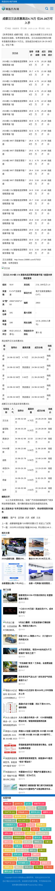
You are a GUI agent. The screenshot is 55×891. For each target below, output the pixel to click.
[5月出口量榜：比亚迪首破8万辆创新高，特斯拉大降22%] (10, 626)
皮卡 (37, 838)
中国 (38, 867)
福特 (33, 850)
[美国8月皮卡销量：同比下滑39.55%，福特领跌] (10, 707)
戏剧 (38, 846)
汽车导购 (10, 821)
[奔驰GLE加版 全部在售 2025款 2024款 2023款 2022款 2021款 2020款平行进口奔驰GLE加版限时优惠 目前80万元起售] (10, 734)
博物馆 (38, 842)
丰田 (30, 808)
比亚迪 (28, 846)
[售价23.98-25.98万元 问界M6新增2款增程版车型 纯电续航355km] (41, 547)
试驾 (8, 833)
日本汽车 (10, 812)
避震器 (46, 863)
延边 (18, 871)
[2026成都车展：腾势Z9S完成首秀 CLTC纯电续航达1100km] (14, 547)
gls (28, 804)
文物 (42, 850)
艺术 (8, 846)
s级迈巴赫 (43, 833)
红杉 (47, 838)
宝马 (8, 817)
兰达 (38, 517)
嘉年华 (32, 859)
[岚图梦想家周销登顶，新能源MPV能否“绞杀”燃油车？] (10, 762)
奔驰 (8, 804)
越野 (22, 825)
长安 (35, 829)
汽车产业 (10, 863)
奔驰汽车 (39, 804)
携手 (8, 871)
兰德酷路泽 (10, 825)
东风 (28, 867)
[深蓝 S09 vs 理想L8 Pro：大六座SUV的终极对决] (10, 639)
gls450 (19, 804)
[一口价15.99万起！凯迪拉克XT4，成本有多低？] (10, 612)
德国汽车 (10, 808)
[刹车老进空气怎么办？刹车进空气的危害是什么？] (10, 680)
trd (29, 838)
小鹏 (18, 846)
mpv (31, 825)
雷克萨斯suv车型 (36, 817)
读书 (27, 855)
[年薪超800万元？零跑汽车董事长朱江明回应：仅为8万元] (10, 775)
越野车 (47, 812)
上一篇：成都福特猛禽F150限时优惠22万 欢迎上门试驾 (26, 523)
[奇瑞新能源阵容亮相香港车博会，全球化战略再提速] (10, 748)
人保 (48, 867)
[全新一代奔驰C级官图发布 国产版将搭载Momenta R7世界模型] (41, 572)
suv (8, 838)
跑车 (35, 821)
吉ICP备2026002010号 (11, 881)
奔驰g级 (23, 812)
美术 (22, 859)
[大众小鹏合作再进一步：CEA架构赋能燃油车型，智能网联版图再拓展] (10, 721)
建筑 (36, 855)
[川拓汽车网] (11, 8)
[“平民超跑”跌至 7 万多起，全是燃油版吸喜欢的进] (10, 666)
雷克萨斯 (20, 817)
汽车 (35, 863)
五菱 (48, 842)
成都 (33, 517)
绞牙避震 (23, 863)
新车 (8, 842)
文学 (17, 855)
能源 (7, 829)
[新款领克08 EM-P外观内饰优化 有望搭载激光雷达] (10, 598)
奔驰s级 (19, 833)
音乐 (43, 859)
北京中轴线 (10, 859)
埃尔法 (41, 808)
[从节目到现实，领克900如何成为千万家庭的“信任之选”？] (10, 653)
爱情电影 (9, 850)
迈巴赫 (21, 517)
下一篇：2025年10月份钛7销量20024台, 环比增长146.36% (28, 527)
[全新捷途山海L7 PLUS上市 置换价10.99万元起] (14, 572)
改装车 (8, 867)
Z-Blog (40, 885)
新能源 (41, 825)
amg (21, 808)
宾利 (17, 829)
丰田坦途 (18, 838)
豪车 (26, 829)
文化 (27, 842)
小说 (7, 855)
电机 (18, 867)
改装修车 (15, 29)
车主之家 (23, 821)
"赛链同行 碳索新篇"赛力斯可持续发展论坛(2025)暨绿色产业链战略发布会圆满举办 (36, 788)
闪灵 (27, 517)
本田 (18, 842)
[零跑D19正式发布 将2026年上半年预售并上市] (10, 694)
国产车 (13, 517)
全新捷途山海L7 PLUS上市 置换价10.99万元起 (22, 583)
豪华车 (35, 812)
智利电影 (22, 850)
